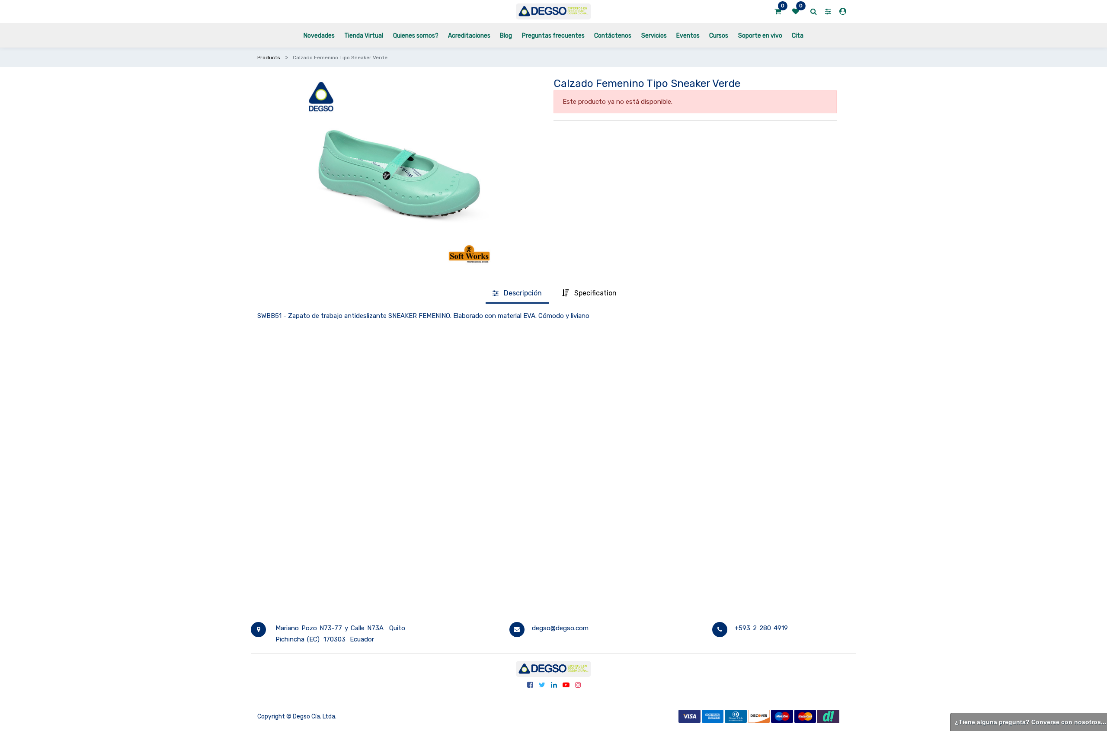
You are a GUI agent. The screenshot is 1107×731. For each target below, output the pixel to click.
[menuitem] (319, 35)
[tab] (517, 294)
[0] (777, 11)
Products (268, 58)
